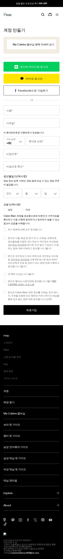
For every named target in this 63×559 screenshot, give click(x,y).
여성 (28, 209)
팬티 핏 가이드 (12, 435)
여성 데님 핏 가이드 (15, 469)
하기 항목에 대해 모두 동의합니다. (25, 229)
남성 (10, 209)
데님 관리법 (10, 480)
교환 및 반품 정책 (12, 356)
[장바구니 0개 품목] (50, 14)
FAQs (6, 349)
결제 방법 (8, 371)
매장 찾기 (9, 402)
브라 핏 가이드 (12, 424)
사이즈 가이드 (11, 378)
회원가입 (31, 310)
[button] (31, 67)
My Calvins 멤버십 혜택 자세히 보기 (33, 44)
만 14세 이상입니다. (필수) (21, 273)
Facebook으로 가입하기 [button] (33, 90)
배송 (6, 364)
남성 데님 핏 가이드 (15, 458)
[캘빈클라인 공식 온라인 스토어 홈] (8, 14)
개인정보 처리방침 (17, 244)
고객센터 (8, 342)
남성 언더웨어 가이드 (16, 447)
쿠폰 (6, 391)
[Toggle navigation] (57, 14)
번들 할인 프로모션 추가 (31, 3)
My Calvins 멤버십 (14, 413)
